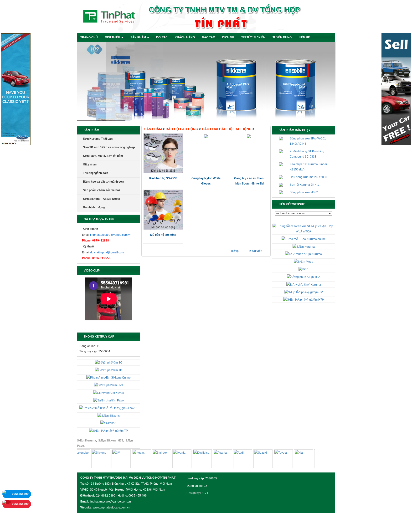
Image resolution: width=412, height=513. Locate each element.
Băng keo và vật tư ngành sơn (103, 181)
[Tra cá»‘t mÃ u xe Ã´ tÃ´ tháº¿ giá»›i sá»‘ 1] (108, 408)
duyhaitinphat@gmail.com (107, 252)
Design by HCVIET (198, 493)
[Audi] (234, 459)
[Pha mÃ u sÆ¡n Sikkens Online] (108, 377)
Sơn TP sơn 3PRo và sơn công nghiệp (109, 147)
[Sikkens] (93, 459)
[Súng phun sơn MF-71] (281, 192)
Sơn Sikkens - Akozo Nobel (101, 198)
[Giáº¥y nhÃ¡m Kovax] (108, 392)
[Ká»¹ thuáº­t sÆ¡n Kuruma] (303, 254)
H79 (120, 440)
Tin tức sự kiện (253, 37)
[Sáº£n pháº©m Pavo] (108, 400)
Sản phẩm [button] (138, 37)
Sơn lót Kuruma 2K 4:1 (304, 184)
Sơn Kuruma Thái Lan (98, 138)
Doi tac (162, 37)
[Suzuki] (255, 459)
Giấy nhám (90, 164)
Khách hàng (185, 37)
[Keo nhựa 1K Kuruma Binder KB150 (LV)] (281, 164)
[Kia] (295, 459)
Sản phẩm (155, 129)
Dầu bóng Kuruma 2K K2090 (308, 177)
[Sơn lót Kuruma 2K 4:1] (281, 184)
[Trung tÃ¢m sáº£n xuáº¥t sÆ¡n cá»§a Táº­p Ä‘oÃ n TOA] (304, 228)
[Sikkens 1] (108, 423)
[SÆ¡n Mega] (303, 261)
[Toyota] (275, 459)
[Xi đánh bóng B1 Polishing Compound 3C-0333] (281, 151)
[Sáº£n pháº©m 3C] (108, 362)
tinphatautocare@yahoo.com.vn (110, 234)
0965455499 (20, 494)
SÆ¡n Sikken (107, 440)
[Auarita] (214, 459)
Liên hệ (304, 37)
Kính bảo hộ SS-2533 (163, 178)
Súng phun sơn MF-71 (304, 192)
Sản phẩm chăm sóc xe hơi (101, 190)
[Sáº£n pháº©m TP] (108, 370)
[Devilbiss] (194, 459)
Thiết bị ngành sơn (95, 173)
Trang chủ (89, 37)
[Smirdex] (153, 459)
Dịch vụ (228, 37)
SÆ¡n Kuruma (86, 440)
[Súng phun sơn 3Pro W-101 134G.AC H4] (281, 138)
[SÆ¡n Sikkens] (109, 415)
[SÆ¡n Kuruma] (304, 246)
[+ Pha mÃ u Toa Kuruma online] (304, 239)
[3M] (113, 459)
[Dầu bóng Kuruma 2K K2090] (281, 177)
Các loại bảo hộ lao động (228, 129)
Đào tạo (208, 37)
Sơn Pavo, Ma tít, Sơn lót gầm (103, 156)
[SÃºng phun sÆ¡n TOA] (303, 276)
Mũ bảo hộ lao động (163, 234)
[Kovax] (133, 459)
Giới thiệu (113, 37)
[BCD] (304, 269)
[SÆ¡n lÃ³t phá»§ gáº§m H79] (303, 299)
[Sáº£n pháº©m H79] (108, 385)
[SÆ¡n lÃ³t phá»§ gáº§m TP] (108, 430)
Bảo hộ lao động (94, 207)
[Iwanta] (174, 459)
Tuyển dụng (282, 37)
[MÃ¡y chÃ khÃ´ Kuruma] (303, 284)
